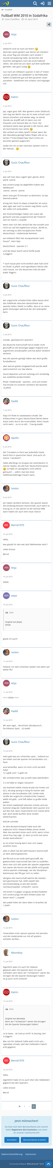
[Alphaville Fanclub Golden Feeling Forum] (5, 3)
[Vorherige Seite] (19, 1106)
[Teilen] (49, 24)
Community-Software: (26, 1164)
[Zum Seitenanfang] (48, 1164)
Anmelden (12, 1139)
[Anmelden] (42, 3)
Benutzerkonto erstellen (34, 1139)
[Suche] (35, 3)
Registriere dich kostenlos (24, 1129)
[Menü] (49, 3)
